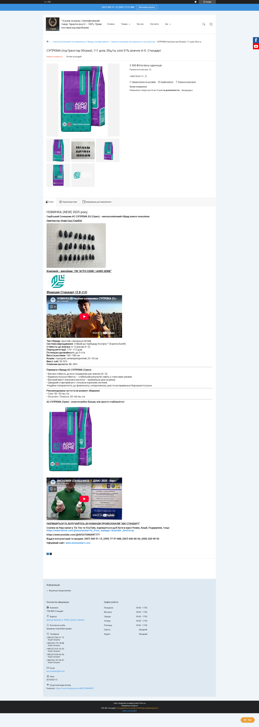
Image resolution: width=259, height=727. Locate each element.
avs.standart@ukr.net (56, 671)
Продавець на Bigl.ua (129, 706)
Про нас (140, 24)
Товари (124, 24)
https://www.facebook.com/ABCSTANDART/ (75, 688)
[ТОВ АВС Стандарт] (52, 24)
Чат (249, 720)
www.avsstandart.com (78, 542)
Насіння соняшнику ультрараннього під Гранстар (133, 42)
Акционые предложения (60, 591)
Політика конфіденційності (148, 708)
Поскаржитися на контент (126, 708)
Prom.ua (142, 703)
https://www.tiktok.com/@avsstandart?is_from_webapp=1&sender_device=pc (90, 530)
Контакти (154, 24)
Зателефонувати (146, 7)
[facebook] (48, 554)
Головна (110, 24)
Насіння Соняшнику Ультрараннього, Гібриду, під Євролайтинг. (82, 42)
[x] (51, 554)
